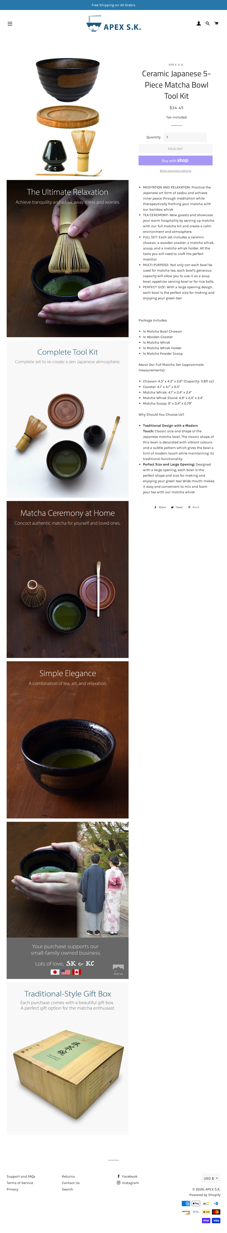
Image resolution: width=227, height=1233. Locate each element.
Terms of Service (20, 1183)
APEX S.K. (212, 1189)
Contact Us (71, 1183)
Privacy (12, 1189)
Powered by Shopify (204, 1195)
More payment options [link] (175, 171)
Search (67, 1189)
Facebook (129, 1176)
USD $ (209, 1178)
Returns (68, 1176)
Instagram (130, 1183)
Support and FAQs (21, 1176)
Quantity (153, 137)
